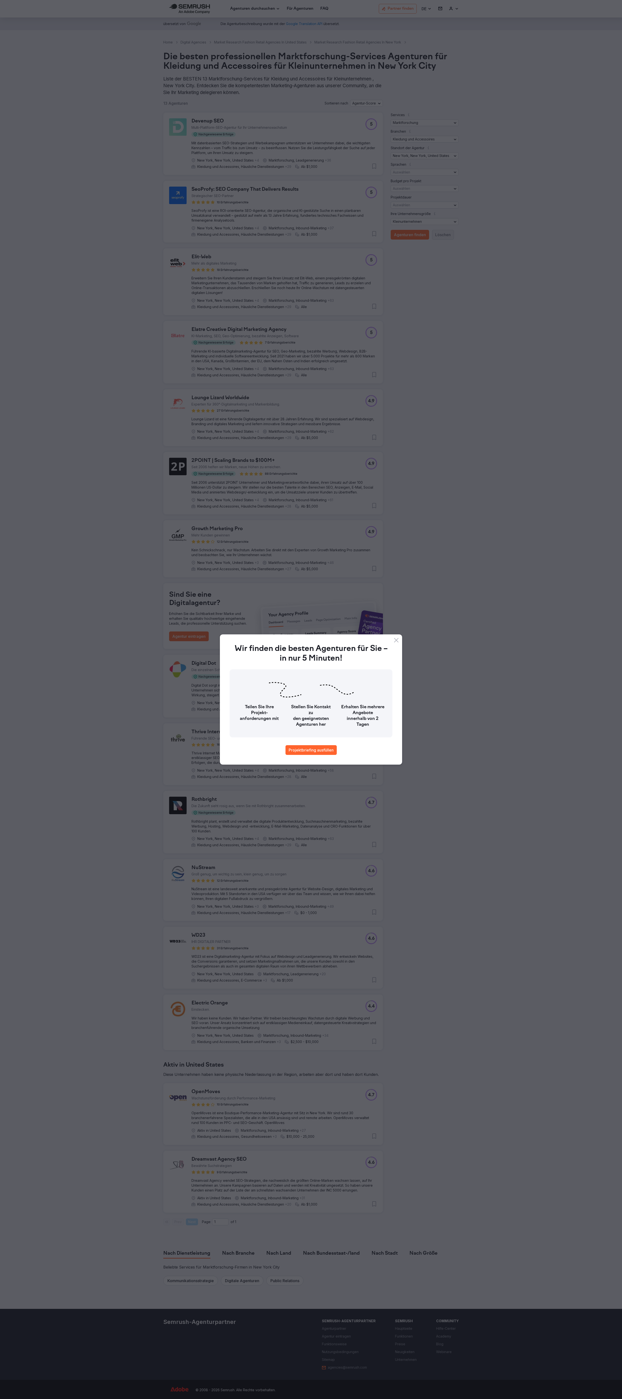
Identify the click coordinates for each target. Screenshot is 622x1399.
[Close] (396, 640)
